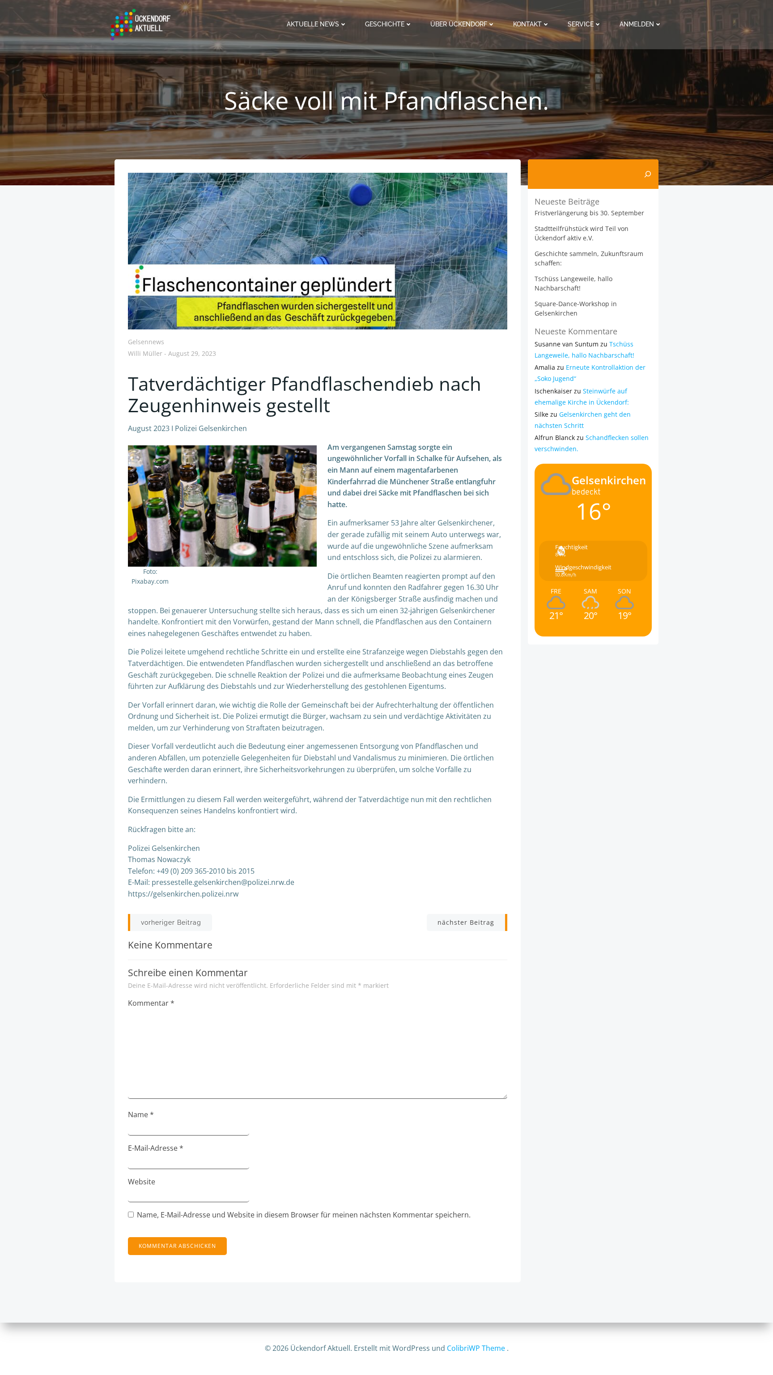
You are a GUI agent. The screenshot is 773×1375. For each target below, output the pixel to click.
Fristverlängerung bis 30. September (589, 213)
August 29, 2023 (192, 354)
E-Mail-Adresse (155, 1148)
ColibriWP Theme (476, 1348)
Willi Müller (145, 354)
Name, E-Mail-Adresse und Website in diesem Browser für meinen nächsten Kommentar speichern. (304, 1215)
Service (581, 24)
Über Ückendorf (458, 24)
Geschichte (384, 24)
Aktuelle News (313, 24)
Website (141, 1182)
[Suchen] (647, 174)
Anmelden (637, 24)
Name (141, 1114)
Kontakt (527, 24)
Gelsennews (146, 341)
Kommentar (151, 1003)
